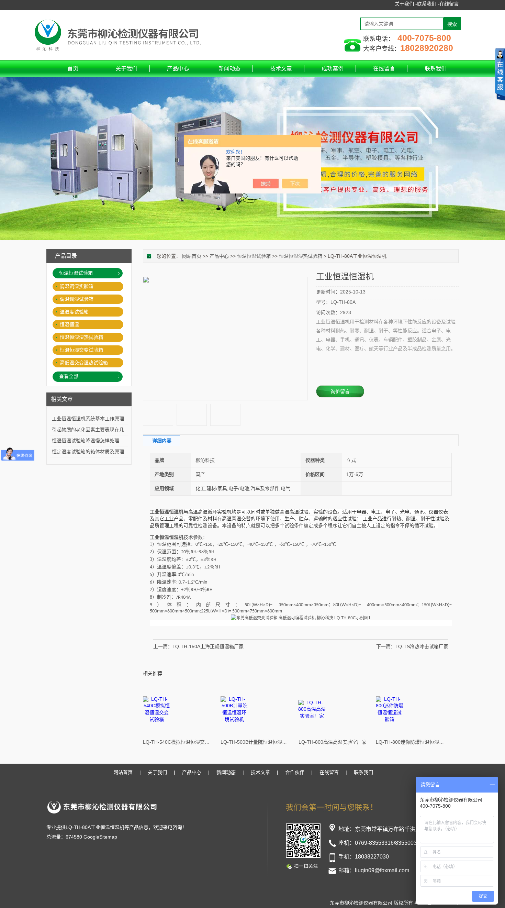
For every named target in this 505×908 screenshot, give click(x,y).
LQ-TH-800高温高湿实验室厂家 (333, 742)
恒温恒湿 (69, 324)
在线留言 (449, 4)
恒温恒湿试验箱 (254, 256)
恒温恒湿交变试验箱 (81, 350)
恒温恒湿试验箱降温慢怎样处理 (85, 440)
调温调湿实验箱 (76, 286)
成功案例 (333, 68)
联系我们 (436, 68)
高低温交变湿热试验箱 (84, 362)
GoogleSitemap (100, 837)
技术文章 (281, 68)
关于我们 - (406, 4)
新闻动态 (229, 68)
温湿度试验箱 (74, 311)
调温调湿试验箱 (76, 299)
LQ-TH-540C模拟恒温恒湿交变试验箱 (177, 742)
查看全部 (68, 376)
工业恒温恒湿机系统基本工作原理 (88, 418)
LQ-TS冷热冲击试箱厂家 (421, 646)
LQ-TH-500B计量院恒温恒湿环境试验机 (255, 742)
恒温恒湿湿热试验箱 (300, 256)
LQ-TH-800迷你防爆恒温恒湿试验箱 (410, 742)
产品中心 (178, 68)
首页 (72, 68)
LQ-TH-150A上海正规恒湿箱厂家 (208, 646)
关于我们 (126, 68)
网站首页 (191, 256)
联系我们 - (428, 4)
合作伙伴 (294, 772)
